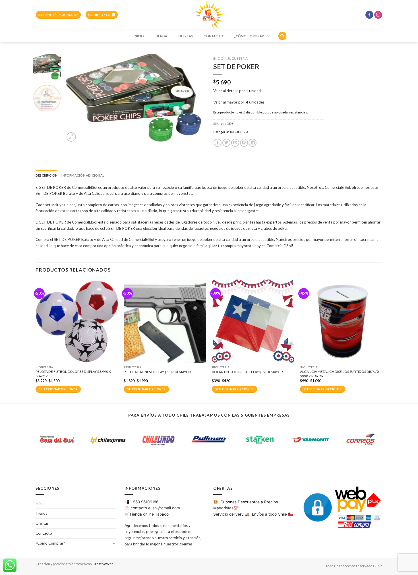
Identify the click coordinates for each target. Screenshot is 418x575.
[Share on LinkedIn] (252, 143)
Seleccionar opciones (58, 389)
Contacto (213, 36)
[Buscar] (282, 36)
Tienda (161, 36)
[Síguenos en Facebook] (369, 15)
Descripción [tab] (46, 175)
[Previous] (74, 98)
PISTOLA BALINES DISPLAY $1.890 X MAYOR (157, 372)
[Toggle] (114, 543)
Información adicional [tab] (82, 175)
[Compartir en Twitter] (226, 143)
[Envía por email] (235, 143)
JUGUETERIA (237, 58)
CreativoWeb (102, 564)
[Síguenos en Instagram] (378, 15)
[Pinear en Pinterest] (244, 143)
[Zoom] (71, 137)
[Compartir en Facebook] (218, 143)
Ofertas (185, 36)
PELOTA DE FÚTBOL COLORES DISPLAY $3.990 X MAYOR (73, 373)
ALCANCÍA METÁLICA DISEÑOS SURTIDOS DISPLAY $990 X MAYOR (339, 373)
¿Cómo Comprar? (250, 36)
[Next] (195, 98)
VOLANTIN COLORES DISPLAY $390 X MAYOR (247, 372)
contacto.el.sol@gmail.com (155, 508)
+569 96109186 (144, 502)
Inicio (139, 36)
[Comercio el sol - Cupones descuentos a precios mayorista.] (209, 15)
